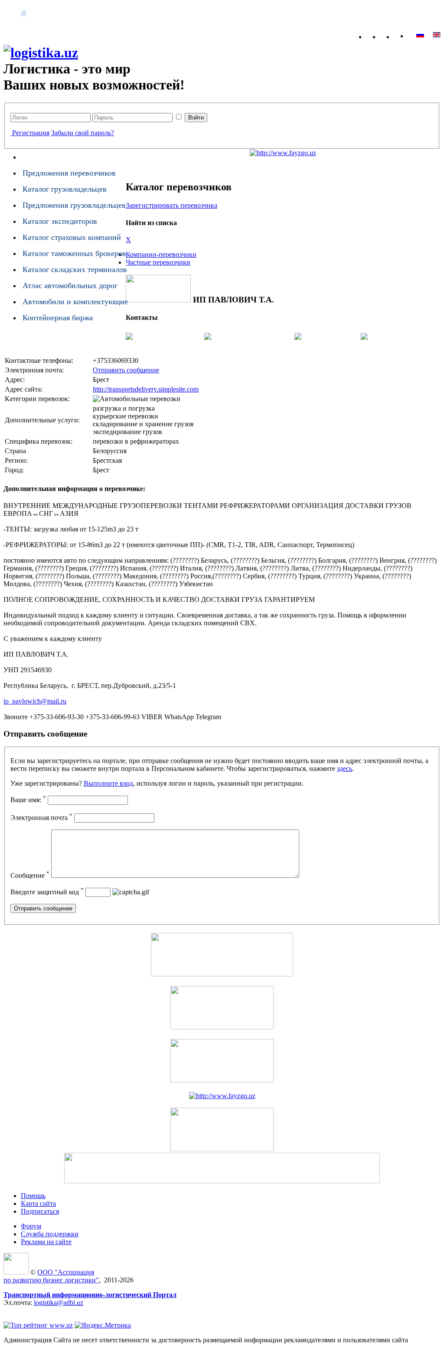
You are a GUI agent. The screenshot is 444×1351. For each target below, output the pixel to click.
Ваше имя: (28, 799)
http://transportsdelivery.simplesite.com (146, 389)
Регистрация (30, 132)
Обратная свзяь (391, 35)
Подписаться (40, 1211)
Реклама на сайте (46, 1241)
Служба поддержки (49, 1234)
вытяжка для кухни (32, 1310)
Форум (384, 13)
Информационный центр (232, 13)
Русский (437, 34)
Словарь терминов (305, 13)
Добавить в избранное (377, 35)
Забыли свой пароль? (82, 132)
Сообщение (29, 875)
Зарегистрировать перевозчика (171, 205)
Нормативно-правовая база (147, 13)
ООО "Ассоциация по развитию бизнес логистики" (51, 1276)
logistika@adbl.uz (58, 1302)
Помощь (353, 13)
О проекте (49, 13)
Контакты (53, 21)
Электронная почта (41, 817)
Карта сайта (405, 35)
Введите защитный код (47, 892)
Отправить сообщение (126, 370)
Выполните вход (108, 783)
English (420, 34)
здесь (344, 768)
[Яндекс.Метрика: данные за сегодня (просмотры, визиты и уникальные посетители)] (103, 1325)
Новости (85, 13)
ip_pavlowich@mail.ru (34, 701)
